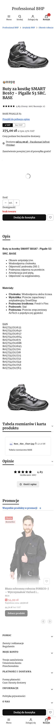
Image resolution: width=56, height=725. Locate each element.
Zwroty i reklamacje (13, 643)
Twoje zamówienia (12, 659)
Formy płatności (11, 679)
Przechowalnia (10, 666)
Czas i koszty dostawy (14, 682)
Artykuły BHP (28, 27)
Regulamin (8, 646)
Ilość (5, 197)
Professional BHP (28, 8)
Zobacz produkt (16, 613)
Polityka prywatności (13, 696)
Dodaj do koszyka (24, 217)
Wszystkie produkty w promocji (19, 508)
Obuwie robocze (46, 27)
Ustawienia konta (11, 663)
